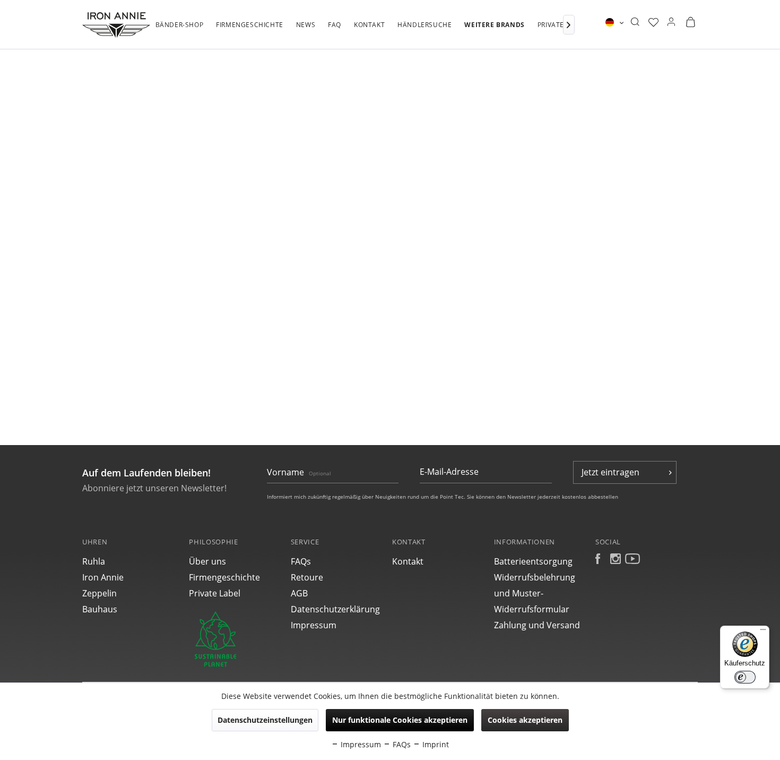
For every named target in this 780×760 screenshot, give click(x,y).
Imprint (434, 744)
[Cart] (690, 22)
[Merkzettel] (653, 22)
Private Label (214, 593)
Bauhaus (99, 609)
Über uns (207, 561)
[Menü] (763, 632)
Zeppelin (99, 593)
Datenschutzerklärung (335, 609)
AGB (299, 593)
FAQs (301, 561)
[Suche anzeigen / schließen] (635, 22)
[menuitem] (179, 30)
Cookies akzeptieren (525, 720)
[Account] (671, 22)
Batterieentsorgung (533, 561)
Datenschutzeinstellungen (265, 720)
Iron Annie (103, 577)
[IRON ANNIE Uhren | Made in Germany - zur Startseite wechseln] (116, 25)
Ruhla (93, 561)
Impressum (313, 625)
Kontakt (407, 561)
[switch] (745, 677)
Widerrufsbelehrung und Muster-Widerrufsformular (534, 593)
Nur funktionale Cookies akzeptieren (399, 720)
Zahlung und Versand (537, 625)
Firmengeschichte (224, 577)
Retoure (307, 577)
